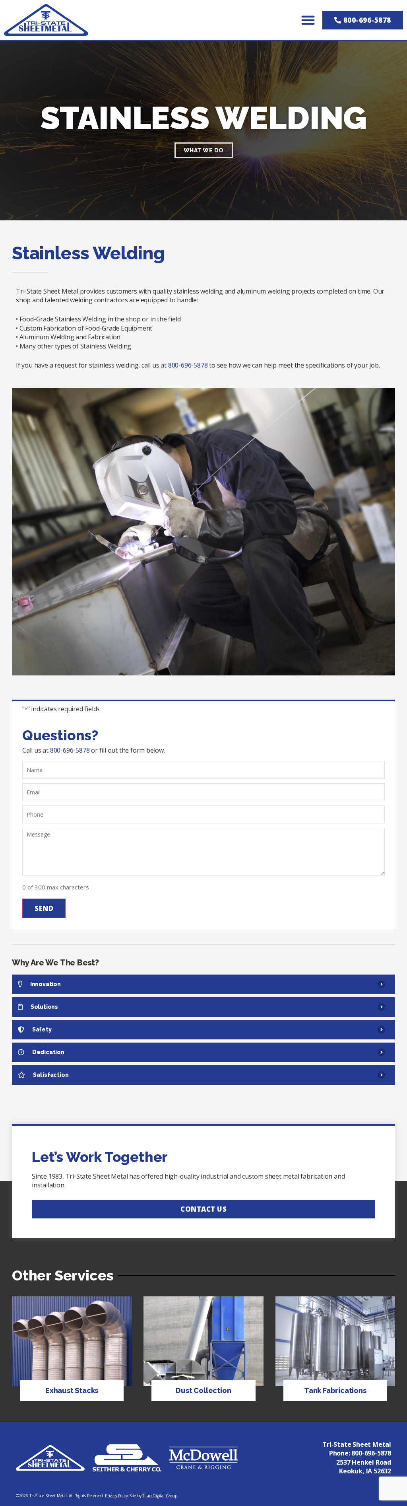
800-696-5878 (188, 365)
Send (44, 908)
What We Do (204, 150)
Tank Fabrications (335, 1390)
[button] (308, 20)
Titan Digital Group (159, 1495)
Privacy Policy (116, 1495)
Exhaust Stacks (71, 1390)
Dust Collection (203, 1390)
